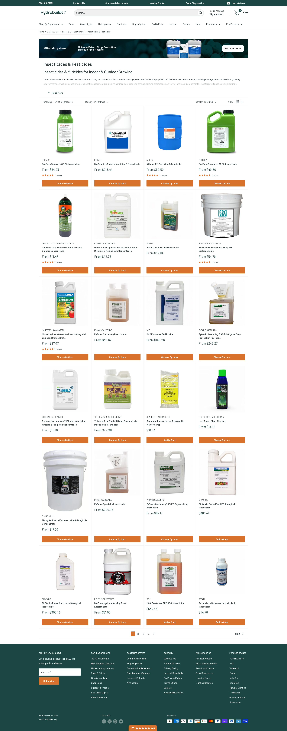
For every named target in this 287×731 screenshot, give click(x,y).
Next (237, 633)
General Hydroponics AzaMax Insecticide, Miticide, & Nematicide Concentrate (115, 249)
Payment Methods (136, 678)
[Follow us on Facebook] (104, 721)
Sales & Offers (98, 673)
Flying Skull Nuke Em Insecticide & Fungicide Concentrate (64, 522)
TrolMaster (234, 692)
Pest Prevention (99, 697)
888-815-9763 (46, 3)
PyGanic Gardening (103, 330)
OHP (148, 330)
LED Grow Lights (99, 692)
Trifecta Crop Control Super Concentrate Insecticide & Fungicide (115, 423)
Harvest (173, 24)
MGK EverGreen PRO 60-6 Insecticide (165, 603)
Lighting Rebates (204, 682)
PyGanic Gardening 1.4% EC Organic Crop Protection (167, 506)
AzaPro (149, 243)
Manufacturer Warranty (138, 673)
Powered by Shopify (48, 719)
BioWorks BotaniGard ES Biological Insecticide (217, 506)
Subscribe (48, 681)
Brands (186, 24)
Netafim (233, 678)
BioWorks (203, 500)
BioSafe (98, 160)
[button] (143, 728)
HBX (231, 663)
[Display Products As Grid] (237, 101)
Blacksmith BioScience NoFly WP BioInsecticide (215, 249)
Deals (71, 24)
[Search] (200, 13)
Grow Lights (86, 24)
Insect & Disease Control (73, 31)
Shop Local (96, 682)
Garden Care (52, 31)
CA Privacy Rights (173, 678)
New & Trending (99, 678)
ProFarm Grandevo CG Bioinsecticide (218, 164)
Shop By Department (49, 24)
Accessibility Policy (173, 692)
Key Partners (232, 24)
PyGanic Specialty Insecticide (109, 504)
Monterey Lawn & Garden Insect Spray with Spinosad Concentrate (64, 336)
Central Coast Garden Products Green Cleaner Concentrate (62, 249)
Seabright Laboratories (158, 417)
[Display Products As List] (242, 101)
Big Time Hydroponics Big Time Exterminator (110, 605)
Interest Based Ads (173, 673)
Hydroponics (104, 24)
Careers (168, 687)
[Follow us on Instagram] (115, 721)
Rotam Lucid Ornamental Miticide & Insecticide (217, 605)
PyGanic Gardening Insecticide (110, 334)
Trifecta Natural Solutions (107, 417)
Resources (211, 24)
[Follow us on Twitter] (109, 721)
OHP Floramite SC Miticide (160, 334)
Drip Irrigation (139, 24)
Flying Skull (48, 516)
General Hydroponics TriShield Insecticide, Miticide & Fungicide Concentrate (64, 423)
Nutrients (121, 24)
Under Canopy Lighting (102, 668)
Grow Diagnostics (195, 3)
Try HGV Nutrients (100, 658)
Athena (149, 160)
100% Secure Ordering (206, 663)
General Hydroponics (104, 243)
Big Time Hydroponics (104, 599)
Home (41, 31)
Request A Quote (204, 658)
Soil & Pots (157, 24)
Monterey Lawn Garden (53, 330)
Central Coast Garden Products (58, 243)
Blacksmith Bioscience (210, 243)
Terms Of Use (170, 682)
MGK (148, 599)
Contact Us (79, 3)
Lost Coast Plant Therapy (211, 417)
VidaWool (234, 668)
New (198, 24)
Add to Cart (170, 440)
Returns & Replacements (139, 668)
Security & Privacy (205, 668)
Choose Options (65, 183)
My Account (133, 682)
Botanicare (235, 702)
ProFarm (46, 160)
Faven (232, 673)
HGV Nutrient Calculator (103, 663)
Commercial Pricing (136, 658)
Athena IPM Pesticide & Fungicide (163, 164)
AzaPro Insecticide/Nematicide (162, 247)
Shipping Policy (134, 663)
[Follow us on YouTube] (121, 721)
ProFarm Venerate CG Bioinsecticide (61, 164)
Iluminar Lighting (237, 687)
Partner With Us (172, 663)
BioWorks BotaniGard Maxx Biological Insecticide (61, 605)
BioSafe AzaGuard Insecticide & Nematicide (117, 164)
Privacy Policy (171, 668)
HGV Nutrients (236, 658)
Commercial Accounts (116, 3)
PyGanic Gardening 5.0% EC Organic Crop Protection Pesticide (220, 336)
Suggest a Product (100, 687)
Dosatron (234, 682)
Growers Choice (237, 697)
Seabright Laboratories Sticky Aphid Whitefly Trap (165, 423)
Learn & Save (238, 3)
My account (216, 14)
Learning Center (156, 3)
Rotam (202, 599)
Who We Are (170, 658)
